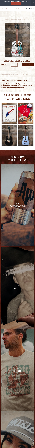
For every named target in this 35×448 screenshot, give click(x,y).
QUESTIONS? (16, 4)
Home (7, 19)
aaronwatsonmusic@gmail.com (15, 87)
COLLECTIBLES (13, 19)
